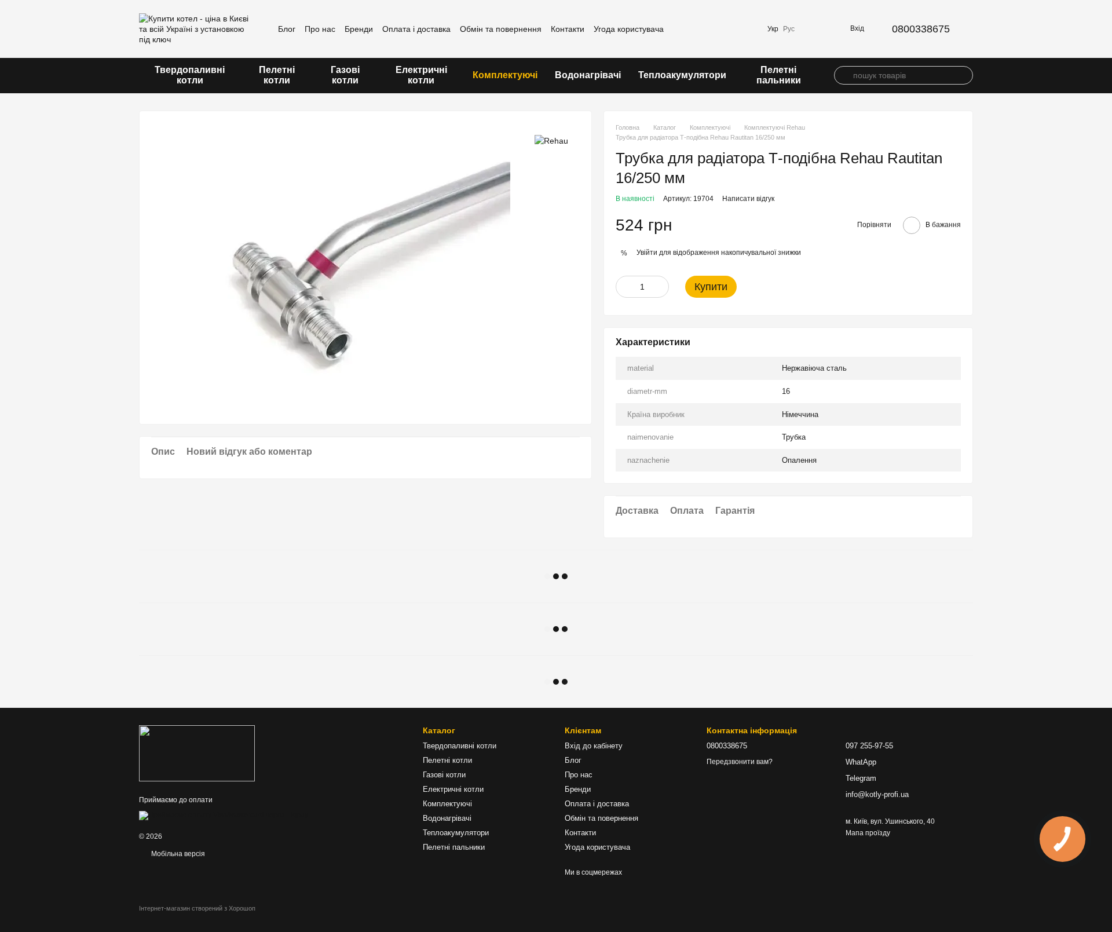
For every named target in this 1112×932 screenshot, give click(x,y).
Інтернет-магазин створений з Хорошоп (197, 908)
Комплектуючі (505, 75)
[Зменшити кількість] (624, 286)
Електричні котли (421, 75)
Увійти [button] (647, 252)
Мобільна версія (177, 854)
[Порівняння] (716, 29)
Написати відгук (748, 199)
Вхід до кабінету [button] (594, 745)
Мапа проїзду (868, 833)
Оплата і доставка (416, 29)
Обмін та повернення (501, 29)
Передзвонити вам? (740, 762)
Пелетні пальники (778, 75)
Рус (789, 28)
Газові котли (345, 75)
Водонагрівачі (588, 75)
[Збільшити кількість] (660, 286)
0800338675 (921, 29)
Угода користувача (629, 29)
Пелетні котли (277, 75)
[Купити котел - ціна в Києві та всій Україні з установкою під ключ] (197, 753)
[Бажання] (746, 29)
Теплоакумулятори (682, 75)
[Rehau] (551, 139)
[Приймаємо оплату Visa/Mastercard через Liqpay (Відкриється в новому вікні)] (223, 815)
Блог (286, 29)
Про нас (320, 29)
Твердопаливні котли (190, 75)
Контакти (567, 29)
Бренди (359, 29)
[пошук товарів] (843, 75)
